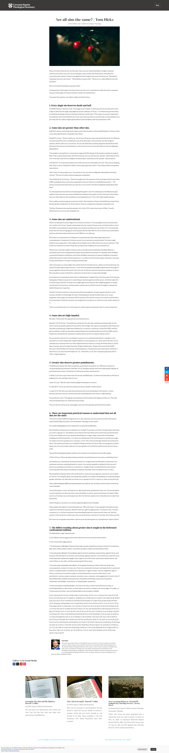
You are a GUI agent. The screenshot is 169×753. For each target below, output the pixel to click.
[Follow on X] (17, 664)
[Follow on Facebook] (14, 664)
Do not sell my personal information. (10, 750)
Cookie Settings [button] (142, 749)
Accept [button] (153, 749)
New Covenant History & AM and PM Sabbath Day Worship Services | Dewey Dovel (124, 703)
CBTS (29, 706)
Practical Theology (137, 708)
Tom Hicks (73, 24)
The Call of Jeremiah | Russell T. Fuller (82, 701)
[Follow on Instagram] (24, 664)
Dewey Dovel (115, 708)
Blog (157, 5)
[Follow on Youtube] (21, 664)
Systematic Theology (94, 24)
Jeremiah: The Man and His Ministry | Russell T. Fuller (40, 702)
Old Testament (47, 706)
